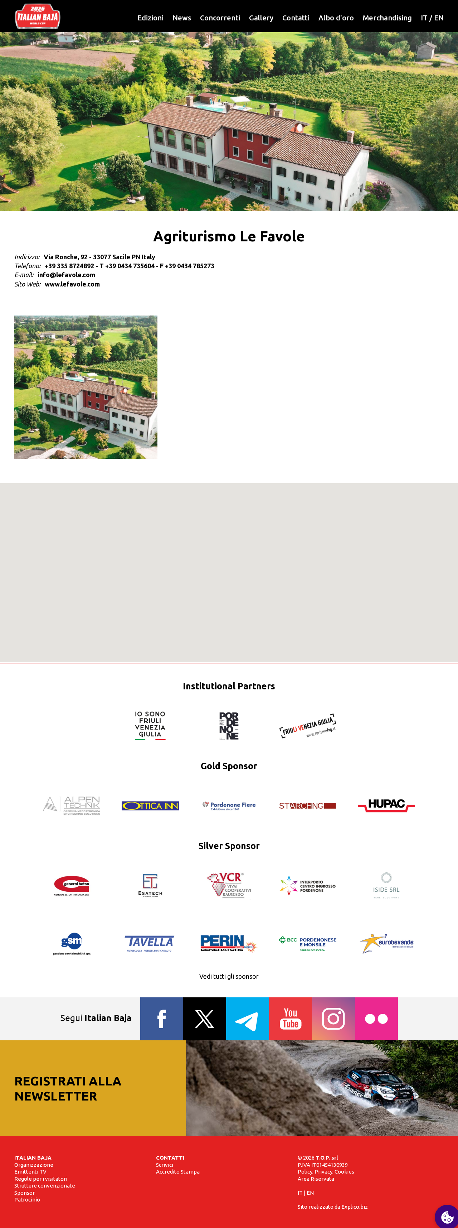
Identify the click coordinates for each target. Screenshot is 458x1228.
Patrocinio (27, 1199)
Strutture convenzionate (44, 1186)
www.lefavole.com (72, 284)
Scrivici (164, 1165)
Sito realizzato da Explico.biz (333, 1207)
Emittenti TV (30, 1172)
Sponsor (24, 1193)
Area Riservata (316, 1179)
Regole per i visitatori (40, 1179)
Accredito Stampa (178, 1172)
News (181, 18)
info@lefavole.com (66, 274)
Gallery (261, 18)
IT (424, 18)
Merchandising (387, 18)
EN (439, 18)
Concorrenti (220, 18)
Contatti (296, 18)
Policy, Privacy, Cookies (326, 1172)
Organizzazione (33, 1165)
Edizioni (150, 18)
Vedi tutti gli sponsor (229, 976)
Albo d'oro (336, 18)
